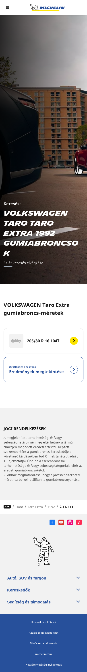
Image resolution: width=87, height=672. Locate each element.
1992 (51, 507)
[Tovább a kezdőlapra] (47, 8)
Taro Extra (35, 507)
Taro (20, 507)
